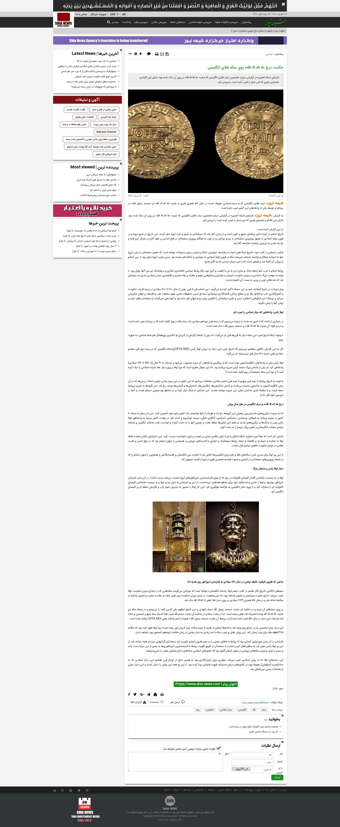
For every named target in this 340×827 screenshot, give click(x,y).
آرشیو (259, 790)
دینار (264, 710)
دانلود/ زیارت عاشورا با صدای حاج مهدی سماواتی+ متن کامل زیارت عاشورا (250, 31)
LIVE (112, 14)
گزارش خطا (136, 702)
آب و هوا (238, 790)
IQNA (275, 689)
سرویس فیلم (141, 22)
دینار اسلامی (226, 710)
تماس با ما (81, 14)
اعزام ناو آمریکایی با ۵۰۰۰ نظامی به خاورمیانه (91, 231)
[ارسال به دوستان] (162, 54)
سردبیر (115, 22)
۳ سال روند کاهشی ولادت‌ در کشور (96, 246)
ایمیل (279, 761)
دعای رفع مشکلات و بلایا (74, 124)
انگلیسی (242, 710)
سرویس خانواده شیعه (226, 22)
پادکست (126, 22)
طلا (254, 710)
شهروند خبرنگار (98, 14)
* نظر (227, 754)
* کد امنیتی (279, 771)
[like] (158, 702)
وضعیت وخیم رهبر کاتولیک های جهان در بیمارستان (253, 727)
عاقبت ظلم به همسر (76, 110)
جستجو (187, 790)
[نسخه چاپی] (157, 54)
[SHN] (63, 19)
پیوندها (249, 790)
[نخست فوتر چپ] (85, 809)
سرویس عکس (159, 22)
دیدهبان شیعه (177, 22)
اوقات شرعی (224, 790)
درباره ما (283, 790)
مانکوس (210, 710)
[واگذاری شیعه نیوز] (170, 39)
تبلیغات (210, 790)
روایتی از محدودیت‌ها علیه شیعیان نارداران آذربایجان (87, 241)
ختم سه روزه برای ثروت (104, 124)
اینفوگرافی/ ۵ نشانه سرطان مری (101, 175)
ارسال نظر (176, 702)
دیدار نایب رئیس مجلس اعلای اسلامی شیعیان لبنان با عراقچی (87, 66)
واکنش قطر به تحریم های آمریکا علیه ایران (96, 180)
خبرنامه (176, 790)
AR (124, 14)
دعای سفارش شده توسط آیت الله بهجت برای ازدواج (91, 147)
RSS (167, 790)
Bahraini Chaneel (106, 132)
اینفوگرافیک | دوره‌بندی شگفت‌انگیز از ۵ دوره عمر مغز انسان (88, 71)
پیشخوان (246, 22)
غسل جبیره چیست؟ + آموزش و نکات (94, 251)
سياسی (269, 54)
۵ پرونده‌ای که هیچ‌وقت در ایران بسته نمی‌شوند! (93, 87)
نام (281, 754)
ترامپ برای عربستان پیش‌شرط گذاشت (98, 195)
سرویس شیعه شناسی (200, 22)
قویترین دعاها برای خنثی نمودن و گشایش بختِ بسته (91, 139)
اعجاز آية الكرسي (108, 117)
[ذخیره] (167, 54)
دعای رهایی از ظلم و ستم (104, 110)
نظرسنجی (199, 790)
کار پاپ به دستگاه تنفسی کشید (263, 732)
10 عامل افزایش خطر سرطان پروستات (98, 185)
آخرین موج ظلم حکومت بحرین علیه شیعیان (95, 77)
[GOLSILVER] (87, 211)
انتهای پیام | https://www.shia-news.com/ (206, 684)
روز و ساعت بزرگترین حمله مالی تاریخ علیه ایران (89, 236)
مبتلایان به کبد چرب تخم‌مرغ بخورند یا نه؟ (96, 61)
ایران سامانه (163, 820)
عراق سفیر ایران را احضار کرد (103, 190)
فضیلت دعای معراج (84, 117)
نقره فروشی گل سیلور (106, 154)
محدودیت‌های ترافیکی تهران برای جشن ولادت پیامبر (91, 82)
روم (198, 710)
